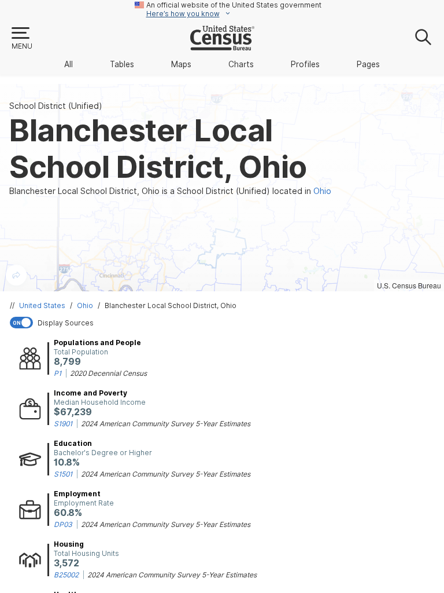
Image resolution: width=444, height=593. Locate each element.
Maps (181, 64)
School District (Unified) (55, 106)
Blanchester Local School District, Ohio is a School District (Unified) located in (170, 191)
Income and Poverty (90, 393)
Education (73, 443)
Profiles (305, 64)
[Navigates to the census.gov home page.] (222, 45)
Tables (122, 64)
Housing (69, 544)
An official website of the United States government (233, 5)
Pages (368, 64)
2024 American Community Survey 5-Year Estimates (165, 423)
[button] (21, 38)
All (68, 64)
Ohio (85, 305)
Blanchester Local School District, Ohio (170, 305)
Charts (241, 64)
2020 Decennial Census (108, 373)
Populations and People (97, 342)
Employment (77, 493)
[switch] (224, 322)
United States (42, 305)
